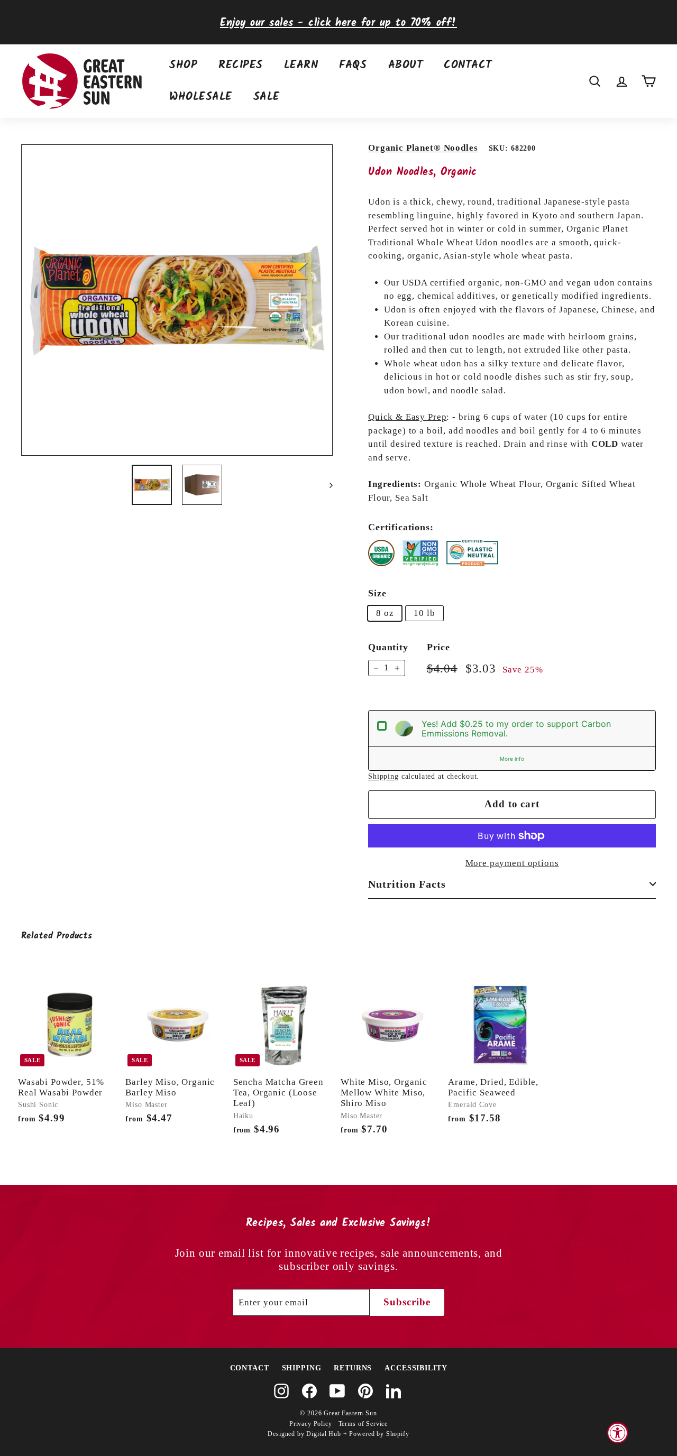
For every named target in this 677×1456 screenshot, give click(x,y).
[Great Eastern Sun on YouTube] (337, 1391)
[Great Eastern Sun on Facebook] (309, 1391)
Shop (183, 65)
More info (512, 758)
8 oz (385, 613)
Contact (468, 65)
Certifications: (401, 527)
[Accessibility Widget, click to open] (617, 1432)
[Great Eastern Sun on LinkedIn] (393, 1391)
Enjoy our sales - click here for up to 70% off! (338, 23)
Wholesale (200, 97)
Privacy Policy (310, 1423)
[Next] (326, 485)
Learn (301, 65)
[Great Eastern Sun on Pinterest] (365, 1391)
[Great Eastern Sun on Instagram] (281, 1391)
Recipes (240, 65)
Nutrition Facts (407, 884)
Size (377, 593)
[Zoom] (177, 300)
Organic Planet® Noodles (423, 148)
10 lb (424, 613)
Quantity (388, 647)
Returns (353, 1368)
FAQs (353, 65)
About (405, 65)
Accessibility (416, 1368)
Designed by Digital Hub (304, 1433)
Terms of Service (363, 1423)
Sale (266, 97)
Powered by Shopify (379, 1433)
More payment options (512, 863)
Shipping (383, 776)
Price (438, 647)
